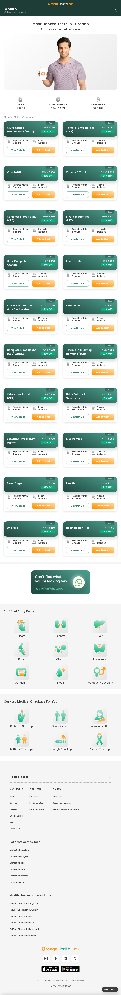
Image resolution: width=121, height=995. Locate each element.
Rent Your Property (37, 809)
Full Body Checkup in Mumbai (23, 935)
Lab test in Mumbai (18, 882)
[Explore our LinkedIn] (65, 958)
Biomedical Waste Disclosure (66, 809)
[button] (116, 11)
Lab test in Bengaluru (19, 850)
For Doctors (34, 796)
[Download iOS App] (50, 969)
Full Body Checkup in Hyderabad (24, 929)
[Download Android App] (70, 969)
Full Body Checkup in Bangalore (24, 903)
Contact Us (15, 828)
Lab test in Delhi (17, 862)
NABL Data (57, 796)
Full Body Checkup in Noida (22, 922)
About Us (14, 796)
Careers (13, 809)
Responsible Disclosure (63, 803)
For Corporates (36, 803)
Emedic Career (16, 816)
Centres (13, 803)
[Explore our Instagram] (46, 958)
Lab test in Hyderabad (20, 875)
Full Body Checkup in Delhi (21, 916)
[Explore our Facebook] (55, 958)
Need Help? (109, 989)
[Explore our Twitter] (74, 958)
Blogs (12, 822)
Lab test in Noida (17, 869)
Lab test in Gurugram (19, 856)
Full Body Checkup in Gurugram (24, 909)
